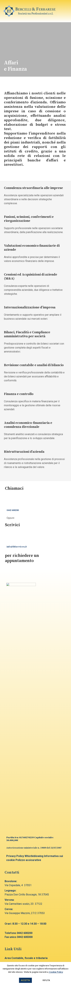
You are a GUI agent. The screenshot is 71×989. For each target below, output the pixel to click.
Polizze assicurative (28, 860)
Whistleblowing (34, 856)
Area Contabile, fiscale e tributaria (26, 958)
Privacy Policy (15, 856)
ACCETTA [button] (25, 980)
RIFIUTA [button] (46, 980)
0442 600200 (13, 510)
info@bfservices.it (17, 546)
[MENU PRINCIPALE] (64, 11)
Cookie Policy (56, 972)
